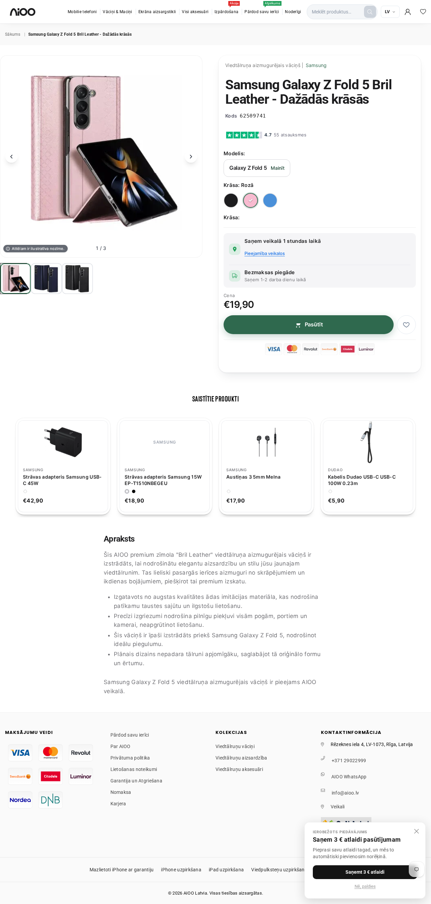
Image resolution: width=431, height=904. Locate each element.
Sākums (13, 34)
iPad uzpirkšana (226, 869)
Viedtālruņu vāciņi (235, 746)
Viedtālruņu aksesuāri (239, 769)
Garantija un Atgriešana (136, 780)
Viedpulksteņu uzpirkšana (279, 869)
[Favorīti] (423, 11)
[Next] (423, 466)
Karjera (118, 803)
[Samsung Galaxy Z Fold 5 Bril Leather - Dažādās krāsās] (15, 278)
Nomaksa (120, 792)
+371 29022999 (349, 760)
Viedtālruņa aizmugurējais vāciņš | (276, 65)
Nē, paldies (365, 886)
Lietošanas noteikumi (133, 769)
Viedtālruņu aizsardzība (241, 758)
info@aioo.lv (345, 793)
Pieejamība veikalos (264, 253)
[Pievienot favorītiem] (406, 324)
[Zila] (270, 200)
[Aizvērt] (416, 831)
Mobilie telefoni (82, 11)
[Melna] (231, 200)
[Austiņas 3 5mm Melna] (266, 442)
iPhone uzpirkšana (181, 869)
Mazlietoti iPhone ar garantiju (122, 869)
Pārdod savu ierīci (262, 8)
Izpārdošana (226, 8)
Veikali (338, 806)
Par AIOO (120, 746)
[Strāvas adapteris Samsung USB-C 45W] (63, 442)
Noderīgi (293, 11)
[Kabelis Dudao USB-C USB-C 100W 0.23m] (368, 442)
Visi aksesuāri (195, 11)
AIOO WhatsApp (349, 776)
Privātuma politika (130, 758)
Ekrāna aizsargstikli (157, 11)
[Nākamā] (191, 157)
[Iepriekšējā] (11, 157)
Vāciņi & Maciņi (117, 11)
